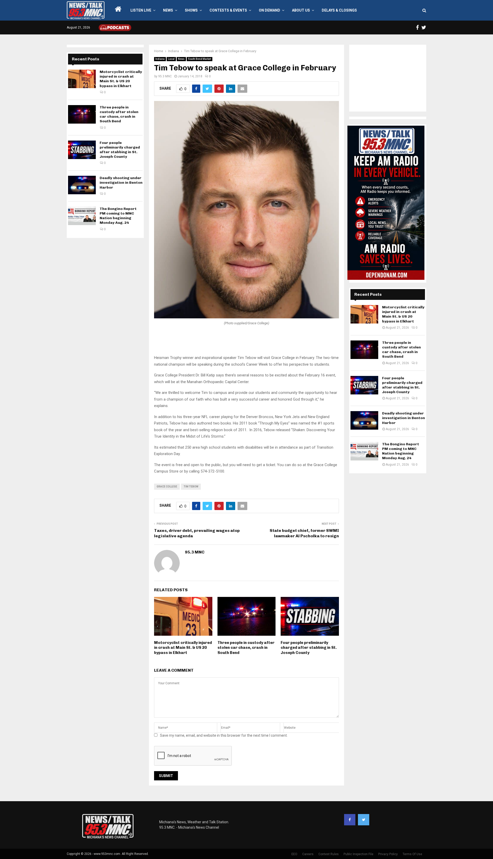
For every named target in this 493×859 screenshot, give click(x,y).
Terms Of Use (412, 854)
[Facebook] (349, 819)
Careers (308, 854)
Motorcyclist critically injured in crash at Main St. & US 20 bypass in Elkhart (183, 647)
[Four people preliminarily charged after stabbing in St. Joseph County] (82, 150)
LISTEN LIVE (140, 10)
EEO (294, 854)
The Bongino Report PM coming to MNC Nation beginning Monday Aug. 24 (118, 216)
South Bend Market (199, 59)
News (168, 10)
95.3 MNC (165, 76)
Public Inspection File (358, 854)
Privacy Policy (388, 854)
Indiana (160, 59)
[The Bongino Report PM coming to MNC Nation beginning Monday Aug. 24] (82, 216)
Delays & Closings (339, 10)
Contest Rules (328, 854)
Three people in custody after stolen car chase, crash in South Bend (245, 647)
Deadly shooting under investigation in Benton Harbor (121, 182)
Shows (191, 10)
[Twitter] (363, 819)
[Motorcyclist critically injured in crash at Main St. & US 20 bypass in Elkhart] (82, 79)
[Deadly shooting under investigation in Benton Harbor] (82, 185)
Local (171, 59)
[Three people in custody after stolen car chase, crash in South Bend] (82, 114)
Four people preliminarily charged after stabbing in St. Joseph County (309, 647)
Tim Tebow (191, 486)
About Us (301, 10)
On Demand (269, 10)
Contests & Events (228, 10)
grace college (167, 486)
